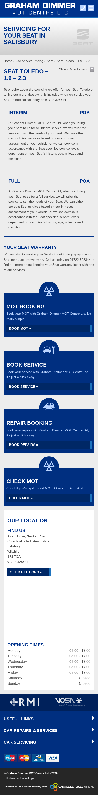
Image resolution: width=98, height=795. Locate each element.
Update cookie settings (20, 778)
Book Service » (23, 387)
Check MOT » (21, 498)
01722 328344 (55, 100)
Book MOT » (20, 328)
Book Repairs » (23, 445)
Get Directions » (26, 572)
